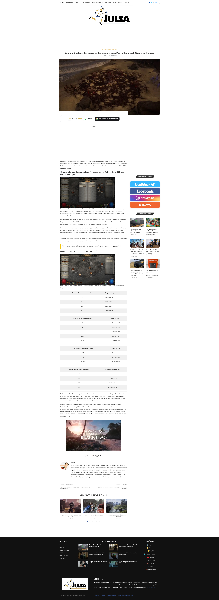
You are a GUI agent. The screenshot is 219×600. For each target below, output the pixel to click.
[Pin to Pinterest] (98, 456)
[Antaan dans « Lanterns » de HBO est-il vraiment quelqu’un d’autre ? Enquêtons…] (113, 547)
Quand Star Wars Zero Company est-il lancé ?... (71, 516)
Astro (105, 55)
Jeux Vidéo (86, 2)
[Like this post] (93, 456)
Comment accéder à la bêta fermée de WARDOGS (116, 516)
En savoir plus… (151, 587)
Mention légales (111, 595)
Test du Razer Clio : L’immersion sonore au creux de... (97, 545)
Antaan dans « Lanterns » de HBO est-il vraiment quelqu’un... (128, 545)
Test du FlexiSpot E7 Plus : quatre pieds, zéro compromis (152, 251)
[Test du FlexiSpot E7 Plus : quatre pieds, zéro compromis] (153, 243)
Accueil (61, 2)
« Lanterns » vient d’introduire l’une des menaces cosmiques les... (98, 553)
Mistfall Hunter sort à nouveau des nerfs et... (93, 516)
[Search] (159, 2)
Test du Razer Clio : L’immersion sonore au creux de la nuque (136, 230)
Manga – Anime (117, 2)
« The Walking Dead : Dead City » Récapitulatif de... (128, 562)
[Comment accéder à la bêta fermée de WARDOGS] (116, 506)
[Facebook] (149, 2)
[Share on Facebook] (95, 456)
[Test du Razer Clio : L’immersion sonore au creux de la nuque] (137, 222)
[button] (62, 510)
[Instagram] (153, 2)
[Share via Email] (100, 456)
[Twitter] (151, 2)
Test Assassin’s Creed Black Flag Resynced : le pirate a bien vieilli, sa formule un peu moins (137, 252)
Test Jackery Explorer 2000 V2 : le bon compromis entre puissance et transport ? (152, 273)
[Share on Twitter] (97, 456)
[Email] (156, 2)
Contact (126, 2)
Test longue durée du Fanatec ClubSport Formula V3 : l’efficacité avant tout (137, 273)
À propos (96, 595)
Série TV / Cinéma (96, 2)
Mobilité (78, 2)
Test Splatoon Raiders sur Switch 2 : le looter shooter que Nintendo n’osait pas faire (152, 231)
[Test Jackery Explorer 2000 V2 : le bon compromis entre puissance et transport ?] (153, 263)
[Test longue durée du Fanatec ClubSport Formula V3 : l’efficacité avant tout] (137, 263)
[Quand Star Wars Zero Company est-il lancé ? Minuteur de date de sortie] (70, 506)
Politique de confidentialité (125, 595)
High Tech (69, 2)
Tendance (108, 2)
